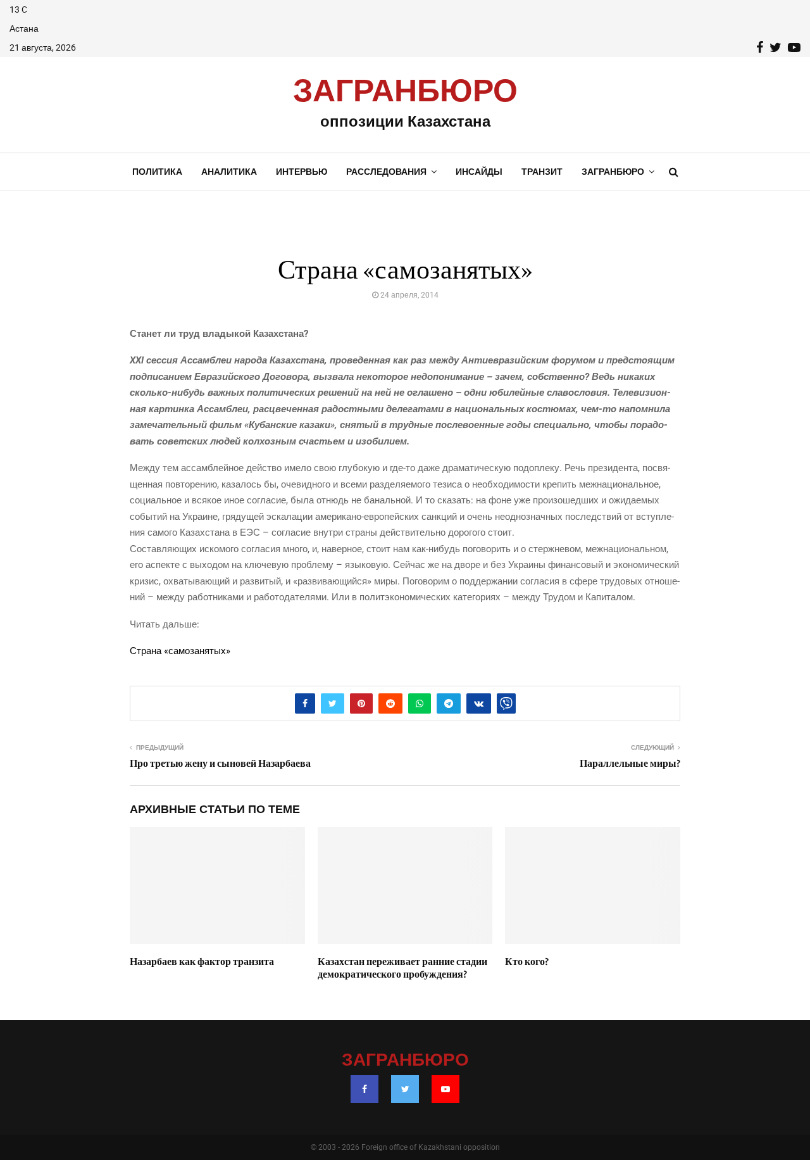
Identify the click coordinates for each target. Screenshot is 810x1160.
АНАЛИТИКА (229, 171)
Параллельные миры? (630, 764)
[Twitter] (405, 1089)
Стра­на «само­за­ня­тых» (180, 651)
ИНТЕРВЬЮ (301, 171)
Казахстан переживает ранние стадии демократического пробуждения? (402, 968)
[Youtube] (445, 1089)
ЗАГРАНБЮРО (405, 92)
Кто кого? (527, 962)
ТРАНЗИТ (542, 171)
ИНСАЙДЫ (479, 171)
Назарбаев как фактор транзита (202, 962)
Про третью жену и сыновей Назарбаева (220, 764)
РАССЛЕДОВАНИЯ (386, 171)
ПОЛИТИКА (157, 171)
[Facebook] (364, 1089)
